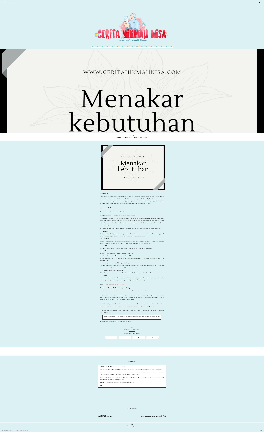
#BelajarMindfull (127, 333)
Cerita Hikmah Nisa (6, 430)
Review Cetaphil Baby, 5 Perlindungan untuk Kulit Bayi (153, 416)
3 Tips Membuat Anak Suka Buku (105, 416)
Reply (101, 385)
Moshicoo (25, 430)
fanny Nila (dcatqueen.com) (107, 366)
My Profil (11, 1)
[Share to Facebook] (111, 337)
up (260, 430)
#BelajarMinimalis (136, 333)
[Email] (139, 337)
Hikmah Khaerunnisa (132, 329)
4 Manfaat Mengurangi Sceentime (115, 284)
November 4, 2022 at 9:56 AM (121, 366)
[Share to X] (125, 337)
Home (5, 1)
